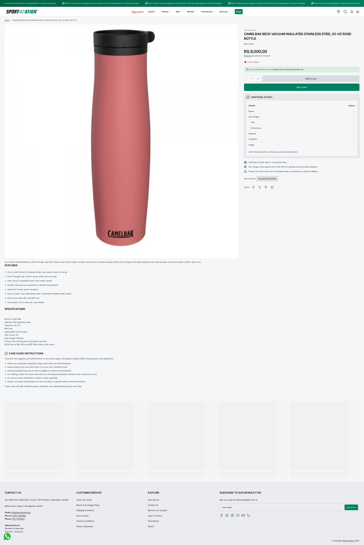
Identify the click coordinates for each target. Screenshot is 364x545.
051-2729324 (18, 519)
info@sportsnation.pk (21, 512)
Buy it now (302, 87)
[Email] (243, 515)
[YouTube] (237, 515)
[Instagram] (227, 515)
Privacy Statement (84, 526)
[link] (153, 11)
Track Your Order (84, 500)
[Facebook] (221, 515)
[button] (338, 11)
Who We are (153, 500)
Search (151, 526)
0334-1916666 (19, 515)
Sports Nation (349, 541)
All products (153, 521)
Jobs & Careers (155, 515)
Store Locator (82, 515)
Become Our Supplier (157, 510)
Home (7, 20)
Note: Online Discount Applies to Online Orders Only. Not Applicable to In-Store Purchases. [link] (89, 3)
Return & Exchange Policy (88, 505)
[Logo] (22, 12)
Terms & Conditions (85, 521)
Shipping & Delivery (85, 510)
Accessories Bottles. (267, 178)
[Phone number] (248, 515)
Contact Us (153, 505)
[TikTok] (232, 515)
